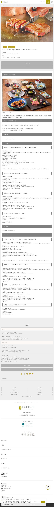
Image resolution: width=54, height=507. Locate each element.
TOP (52, 501)
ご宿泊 (2, 445)
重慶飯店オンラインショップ (7, 497)
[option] (27, 24)
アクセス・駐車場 (4, 473)
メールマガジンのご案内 (6, 488)
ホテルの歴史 (4, 483)
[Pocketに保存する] (30, 374)
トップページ (4, 440)
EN (42, 1)
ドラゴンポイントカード (6, 486)
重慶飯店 (3, 496)
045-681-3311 (24, 415)
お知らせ (3, 490)
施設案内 (3, 463)
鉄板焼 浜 (18, 4)
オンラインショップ (5, 468)
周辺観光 (3, 474)
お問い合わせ (4, 476)
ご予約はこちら (27, 63)
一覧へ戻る (4, 378)
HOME (3, 4)
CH (44, 1)
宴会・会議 (3, 454)
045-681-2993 (27, 67)
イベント (3, 491)
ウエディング (4, 458)
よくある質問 (4, 485)
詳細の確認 (37, 501)
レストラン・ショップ (10, 4)
